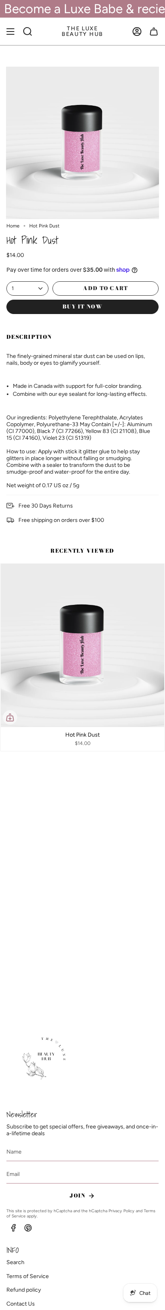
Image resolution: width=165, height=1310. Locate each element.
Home (13, 226)
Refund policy (23, 1289)
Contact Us (20, 1303)
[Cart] (153, 31)
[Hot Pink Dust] (82, 645)
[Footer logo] (45, 1059)
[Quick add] (10, 717)
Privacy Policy (122, 1210)
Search (15, 1262)
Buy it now (82, 306)
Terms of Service (27, 1276)
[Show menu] (10, 31)
